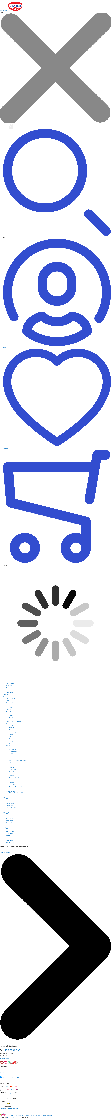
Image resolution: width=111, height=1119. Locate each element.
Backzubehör (9, 745)
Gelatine (11, 734)
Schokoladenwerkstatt (14, 789)
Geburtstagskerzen (14, 780)
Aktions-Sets (9, 685)
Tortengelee (12, 741)
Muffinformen (12, 754)
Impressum (10, 1115)
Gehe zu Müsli (9, 799)
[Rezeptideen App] (26, 1078)
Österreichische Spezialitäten (16, 793)
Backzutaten (9, 723)
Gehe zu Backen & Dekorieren (13, 721)
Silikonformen (12, 749)
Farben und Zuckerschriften (16, 787)
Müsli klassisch (10, 803)
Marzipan (11, 775)
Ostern (8, 700)
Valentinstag (9, 707)
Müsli (4, 797)
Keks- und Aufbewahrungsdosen (17, 760)
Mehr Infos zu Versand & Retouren (9, 1108)
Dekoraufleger (12, 782)
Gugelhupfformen (13, 751)
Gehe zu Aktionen (10, 683)
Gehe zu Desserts (10, 829)
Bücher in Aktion (10, 823)
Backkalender (9, 820)
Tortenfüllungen (13, 732)
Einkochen (8, 714)
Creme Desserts (10, 831)
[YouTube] (16, 1078)
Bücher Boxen (9, 692)
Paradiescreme (10, 838)
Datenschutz (17, 1115)
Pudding (8, 835)
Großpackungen (10, 810)
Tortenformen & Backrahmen (16, 756)
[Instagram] (7, 1078)
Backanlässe (6, 696)
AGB (23, 1115)
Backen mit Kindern (11, 702)
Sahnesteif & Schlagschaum (16, 738)
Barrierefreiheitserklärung (47, 1115)
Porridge (8, 801)
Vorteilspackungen (10, 690)
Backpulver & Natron (14, 727)
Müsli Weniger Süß (11, 808)
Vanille (10, 743)
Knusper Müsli (9, 805)
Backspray (11, 729)
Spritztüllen (12, 765)
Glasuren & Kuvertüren (15, 778)
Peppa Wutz (12, 772)
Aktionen (5, 681)
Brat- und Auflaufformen (15, 758)
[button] (57, 183)
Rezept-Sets (9, 687)
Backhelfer (11, 767)
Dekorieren (9, 774)
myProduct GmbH (11, 1117)
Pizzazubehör (12, 769)
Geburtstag (9, 705)
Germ (10, 736)
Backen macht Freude (11, 816)
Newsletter (3, 1072)
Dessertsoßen (9, 833)
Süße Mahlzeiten (10, 842)
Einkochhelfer (12, 717)
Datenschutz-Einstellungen (33, 1115)
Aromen (11, 725)
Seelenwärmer (9, 840)
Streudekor (12, 784)
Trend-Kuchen (12, 795)
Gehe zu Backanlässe (11, 698)
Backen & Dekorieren (8, 720)
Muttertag (8, 709)
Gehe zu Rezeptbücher (12, 814)
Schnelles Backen (10, 818)
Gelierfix (11, 715)
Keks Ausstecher (13, 763)
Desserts (5, 827)
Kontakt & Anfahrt (4, 1070)
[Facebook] (1, 1078)
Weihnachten (6, 694)
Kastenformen (12, 747)
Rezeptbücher (6, 812)
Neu (4, 679)
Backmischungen (10, 791)
